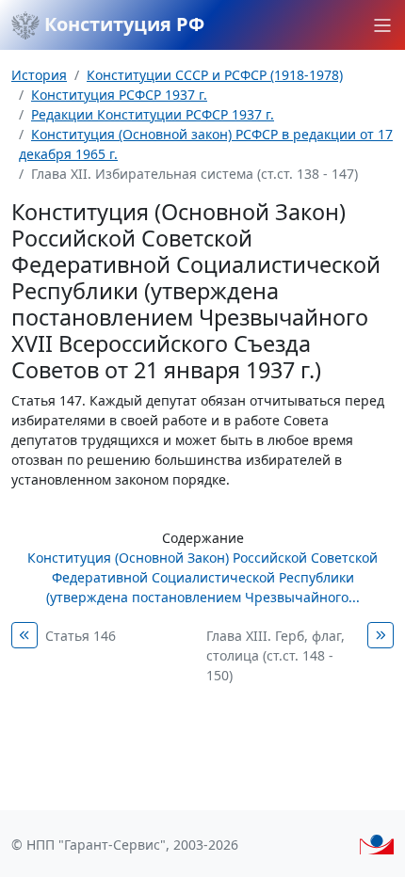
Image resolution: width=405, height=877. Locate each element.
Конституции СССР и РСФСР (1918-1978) (215, 75)
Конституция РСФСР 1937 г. (119, 95)
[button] (382, 25)
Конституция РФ (122, 24)
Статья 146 (80, 636)
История (39, 75)
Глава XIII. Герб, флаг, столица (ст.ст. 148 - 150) (275, 655)
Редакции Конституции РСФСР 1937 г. (152, 114)
